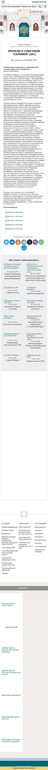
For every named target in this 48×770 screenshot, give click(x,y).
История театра (8, 530)
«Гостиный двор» (41, 546)
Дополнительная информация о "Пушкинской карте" (35, 324)
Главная (20, 44)
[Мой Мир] (24, 247)
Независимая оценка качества (8, 564)
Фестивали (39, 537)
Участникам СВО (8, 548)
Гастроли (38, 543)
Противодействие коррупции (8, 569)
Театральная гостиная (40, 551)
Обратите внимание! (35, 293)
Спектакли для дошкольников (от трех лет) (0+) (25, 532)
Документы (6, 533)
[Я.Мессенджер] (6, 242)
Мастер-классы (41, 540)
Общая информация (9, 527)
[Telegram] (23, 242)
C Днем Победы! (13, 360)
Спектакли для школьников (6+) (25, 538)
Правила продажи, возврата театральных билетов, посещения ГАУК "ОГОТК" (9, 540)
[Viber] (35, 242)
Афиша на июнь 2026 (35, 361)
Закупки (5, 573)
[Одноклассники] (18, 242)
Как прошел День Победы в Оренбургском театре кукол (35, 346)
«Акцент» (38, 530)
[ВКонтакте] (12, 242)
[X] (29, 242)
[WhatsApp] (41, 242)
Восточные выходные (12, 324)
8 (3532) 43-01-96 (39, 2)
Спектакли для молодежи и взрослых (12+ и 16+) (26, 545)
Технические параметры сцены (9, 559)
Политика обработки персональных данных (10, 553)
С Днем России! (12, 293)
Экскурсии (39, 533)
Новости (27, 44)
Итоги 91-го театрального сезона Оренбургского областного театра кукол (35, 278)
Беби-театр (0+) (25, 527)
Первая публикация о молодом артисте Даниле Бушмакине (12, 276)
